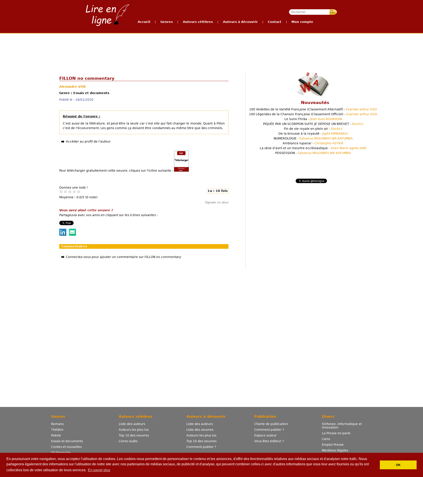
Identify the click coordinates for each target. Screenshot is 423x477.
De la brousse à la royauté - (313, 133)
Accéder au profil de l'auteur (88, 141)
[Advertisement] (211, 50)
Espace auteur (265, 435)
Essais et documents (67, 441)
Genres (166, 22)
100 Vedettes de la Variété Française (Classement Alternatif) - (313, 109)
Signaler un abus (216, 202)
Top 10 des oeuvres (134, 435)
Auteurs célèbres (198, 22)
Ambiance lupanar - (313, 143)
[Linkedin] (62, 234)
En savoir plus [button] (99, 470)
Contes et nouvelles (66, 447)
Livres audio (128, 441)
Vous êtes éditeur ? (269, 441)
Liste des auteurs (132, 424)
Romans (57, 424)
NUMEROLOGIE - (313, 138)
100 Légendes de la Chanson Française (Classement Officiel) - (313, 114)
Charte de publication (271, 424)
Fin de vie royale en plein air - (313, 128)
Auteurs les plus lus (134, 429)
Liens (326, 439)
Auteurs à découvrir (240, 22)
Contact (274, 22)
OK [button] (398, 465)
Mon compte (302, 22)
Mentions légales (335, 450)
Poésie (56, 435)
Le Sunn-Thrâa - (313, 119)
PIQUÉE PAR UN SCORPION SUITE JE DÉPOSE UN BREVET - (313, 124)
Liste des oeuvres (199, 429)
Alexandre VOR (72, 86)
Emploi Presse (333, 444)
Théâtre (57, 429)
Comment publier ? (201, 447)
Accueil (144, 22)
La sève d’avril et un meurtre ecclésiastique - (313, 148)
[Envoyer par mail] (72, 234)
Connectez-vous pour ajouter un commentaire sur (123, 257)
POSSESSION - (313, 153)
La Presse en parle (336, 433)
